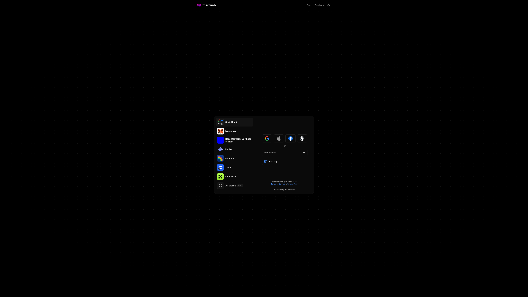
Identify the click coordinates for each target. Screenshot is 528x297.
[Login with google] (267, 138)
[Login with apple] (279, 138)
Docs (309, 5)
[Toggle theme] (328, 5)
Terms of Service (278, 184)
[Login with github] (302, 138)
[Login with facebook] (290, 138)
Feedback (319, 5)
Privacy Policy (293, 184)
